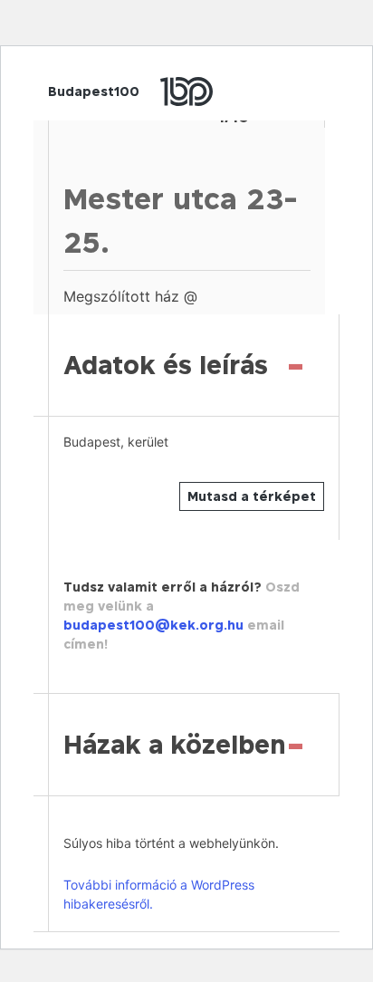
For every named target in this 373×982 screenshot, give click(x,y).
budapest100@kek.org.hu (153, 624)
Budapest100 (93, 91)
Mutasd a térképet (251, 496)
